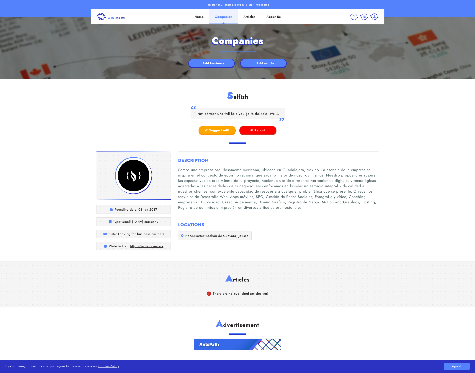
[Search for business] (354, 17)
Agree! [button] (456, 366)
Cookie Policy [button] (108, 366)
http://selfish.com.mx (146, 246)
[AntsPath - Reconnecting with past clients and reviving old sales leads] (237, 344)
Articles (249, 16)
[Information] (364, 17)
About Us (273, 16)
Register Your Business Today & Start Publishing (237, 4)
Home (199, 16)
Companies (223, 16)
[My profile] (374, 17)
